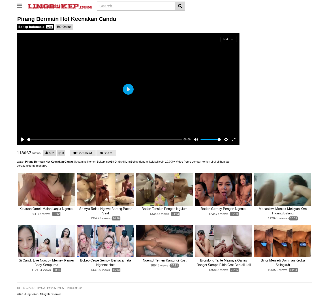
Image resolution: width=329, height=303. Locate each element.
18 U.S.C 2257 (26, 288)
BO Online (64, 26)
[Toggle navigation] (21, 5)
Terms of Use (74, 288)
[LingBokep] (60, 5)
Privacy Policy (55, 288)
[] (180, 6)
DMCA (41, 288)
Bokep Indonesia (35, 26)
